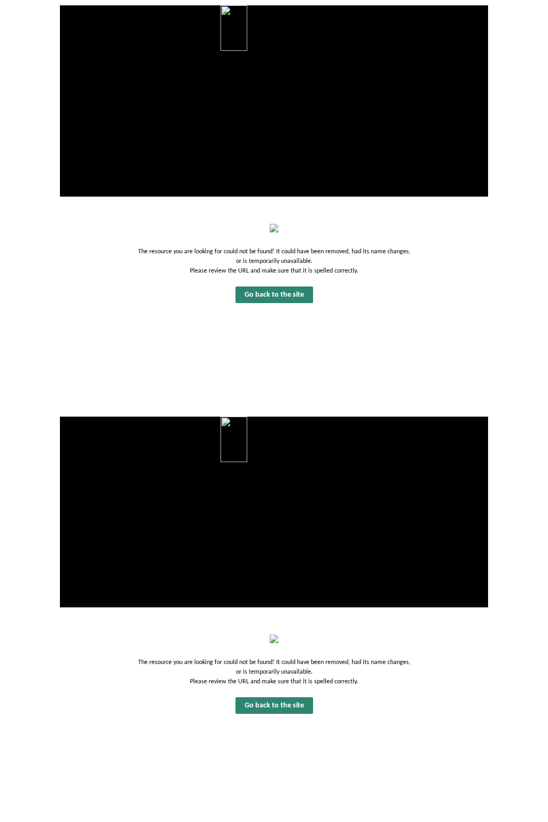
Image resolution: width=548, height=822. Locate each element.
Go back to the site (274, 295)
